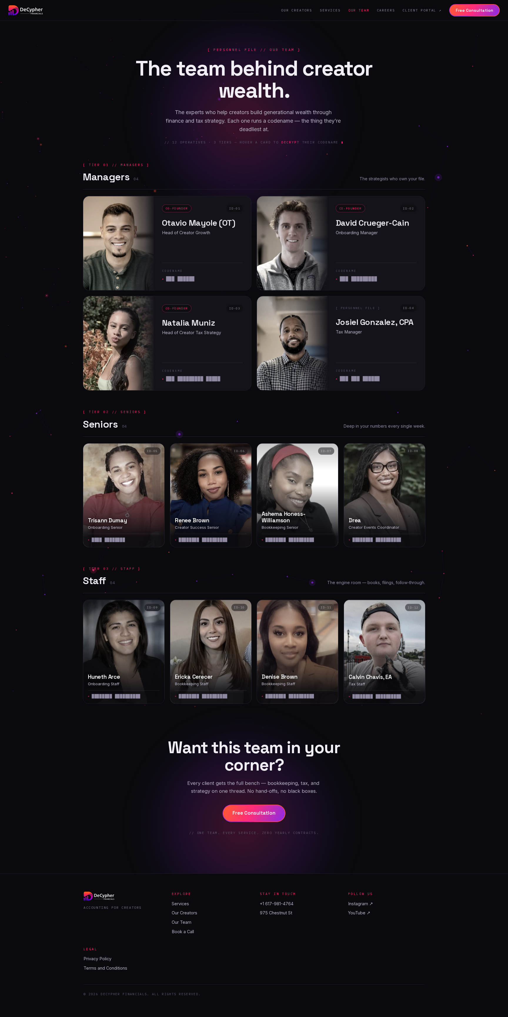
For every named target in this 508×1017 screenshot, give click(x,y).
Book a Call (183, 931)
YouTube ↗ (359, 912)
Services (330, 10)
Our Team (358, 10)
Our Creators (296, 10)
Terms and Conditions (105, 968)
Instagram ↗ (360, 903)
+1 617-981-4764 (276, 903)
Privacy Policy (97, 958)
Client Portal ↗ (422, 10)
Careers (386, 10)
